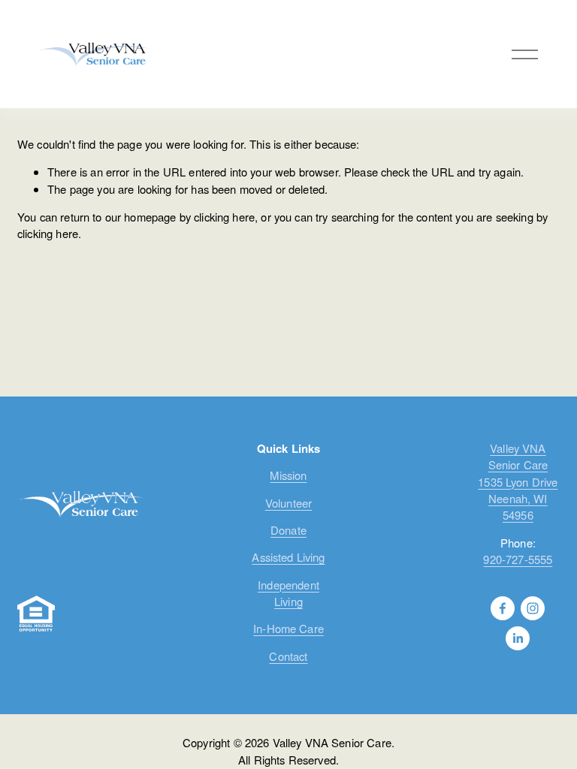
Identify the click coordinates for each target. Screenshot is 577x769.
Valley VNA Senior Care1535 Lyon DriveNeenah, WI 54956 (517, 481)
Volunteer (288, 503)
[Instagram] (533, 608)
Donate (288, 530)
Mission (288, 475)
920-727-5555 (517, 559)
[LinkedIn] (518, 638)
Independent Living (288, 593)
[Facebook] (503, 608)
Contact (288, 656)
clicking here (224, 217)
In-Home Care (288, 628)
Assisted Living (288, 557)
